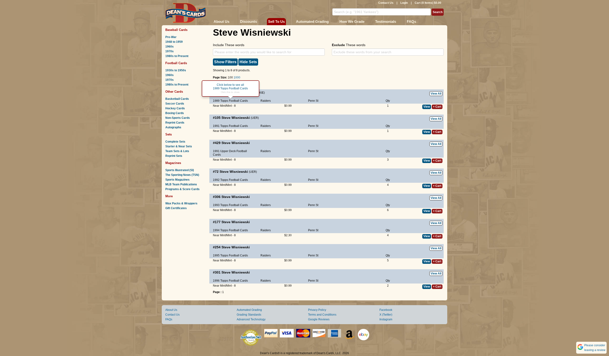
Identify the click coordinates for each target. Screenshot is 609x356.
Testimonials (385, 21)
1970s (169, 51)
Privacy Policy (317, 310)
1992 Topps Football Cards (230, 180)
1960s (169, 46)
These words (348, 45)
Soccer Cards (174, 103)
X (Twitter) (385, 314)
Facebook (385, 310)
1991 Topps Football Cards (230, 126)
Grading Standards (249, 314)
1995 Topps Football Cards (230, 255)
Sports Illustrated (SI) (179, 170)
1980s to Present (176, 56)
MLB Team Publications (181, 184)
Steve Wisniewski (235, 118)
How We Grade (351, 21)
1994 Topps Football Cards (230, 230)
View (426, 106)
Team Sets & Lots (177, 151)
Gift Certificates (176, 208)
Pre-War (171, 37)
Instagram (385, 319)
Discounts (248, 21)
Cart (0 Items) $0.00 (428, 3)
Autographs (173, 127)
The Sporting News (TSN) (182, 175)
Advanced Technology (251, 319)
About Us (221, 21)
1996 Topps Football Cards (230, 280)
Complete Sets (175, 141)
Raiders (265, 100)
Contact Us (385, 3)
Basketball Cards (177, 99)
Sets (168, 134)
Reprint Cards (174, 122)
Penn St (313, 100)
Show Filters (225, 62)
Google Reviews (318, 319)
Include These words (228, 45)
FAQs (411, 21)
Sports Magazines (177, 179)
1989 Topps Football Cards (230, 100)
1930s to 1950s (175, 70)
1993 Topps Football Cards (230, 205)
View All (436, 93)
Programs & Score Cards (182, 189)
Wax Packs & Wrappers (181, 203)
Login (404, 3)
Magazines (173, 163)
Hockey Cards (175, 108)
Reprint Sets (173, 156)
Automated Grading (312, 21)
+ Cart (437, 106)
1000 (237, 77)
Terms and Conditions (322, 314)
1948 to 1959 (174, 41)
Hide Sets (248, 62)
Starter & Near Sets (178, 146)
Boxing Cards (174, 113)
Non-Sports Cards (177, 118)
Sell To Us (276, 21)
